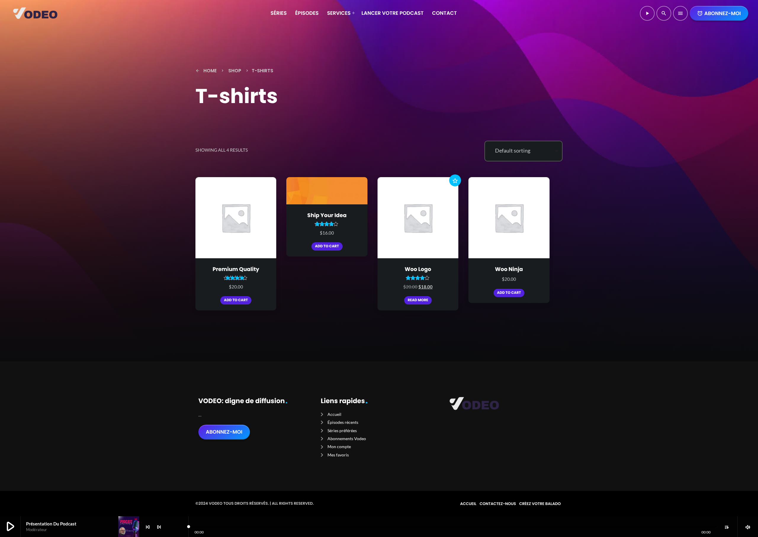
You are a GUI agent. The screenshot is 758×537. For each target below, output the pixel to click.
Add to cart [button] (236, 300)
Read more (418, 300)
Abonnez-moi (719, 13)
